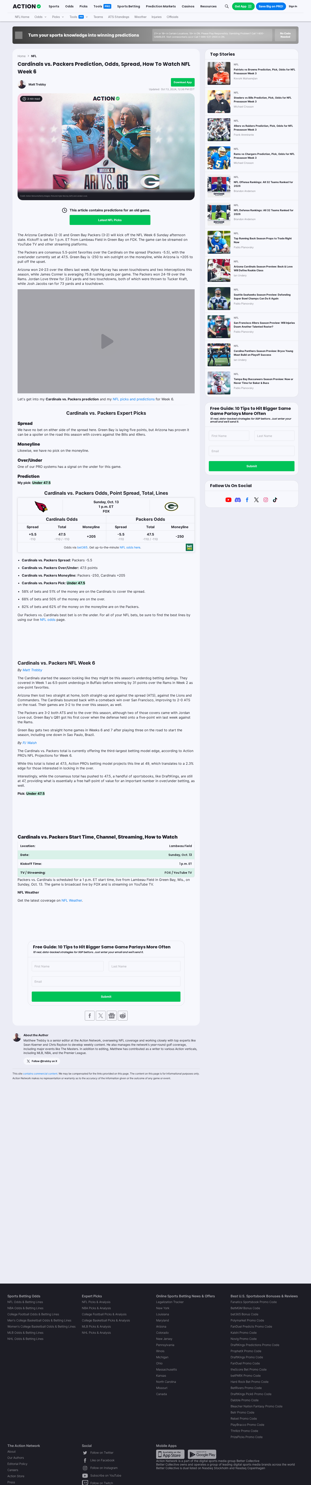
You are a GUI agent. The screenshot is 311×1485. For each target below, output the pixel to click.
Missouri (161, 1388)
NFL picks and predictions (134, 399)
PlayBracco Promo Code (247, 1424)
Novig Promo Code (244, 1338)
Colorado (162, 1332)
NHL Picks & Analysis (96, 1332)
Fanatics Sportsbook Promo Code (254, 1302)
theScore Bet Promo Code (249, 1369)
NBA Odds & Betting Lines (25, 1308)
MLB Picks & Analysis (96, 1326)
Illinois (160, 1351)
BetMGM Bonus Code (245, 1308)
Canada (161, 1394)
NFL (34, 56)
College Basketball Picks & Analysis (106, 1320)
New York (162, 1308)
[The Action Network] (26, 6)
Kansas (161, 1375)
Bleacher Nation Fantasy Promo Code (256, 1406)
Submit (106, 996)
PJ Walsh (30, 743)
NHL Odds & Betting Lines (25, 1338)
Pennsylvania (165, 1345)
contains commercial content (40, 1073)
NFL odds (47, 619)
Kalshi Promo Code (244, 1332)
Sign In (293, 6)
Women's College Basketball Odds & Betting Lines (41, 1326)
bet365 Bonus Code (244, 1314)
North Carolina (166, 1381)
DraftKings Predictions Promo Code (255, 1345)
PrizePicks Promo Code (247, 1437)
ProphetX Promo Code (246, 1351)
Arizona (161, 1326)
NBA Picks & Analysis (96, 1308)
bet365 (82, 547)
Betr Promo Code (242, 1412)
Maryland (162, 1320)
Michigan (162, 1357)
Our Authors (15, 1457)
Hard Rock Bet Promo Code (249, 1381)
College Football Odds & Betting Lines (33, 1314)
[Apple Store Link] (170, 1454)
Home (22, 56)
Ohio (159, 1363)
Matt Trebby (37, 84)
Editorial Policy (17, 1464)
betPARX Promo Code (246, 1375)
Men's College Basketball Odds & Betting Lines (39, 1320)
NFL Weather (72, 900)
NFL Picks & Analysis (96, 1302)
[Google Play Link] (202, 1454)
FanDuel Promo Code (245, 1363)
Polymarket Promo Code (247, 1320)
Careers (12, 1470)
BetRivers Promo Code (246, 1388)
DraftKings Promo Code (247, 1357)
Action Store (15, 1476)
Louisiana (162, 1314)
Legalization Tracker (170, 1302)
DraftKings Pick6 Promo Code (251, 1394)
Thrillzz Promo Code (244, 1431)
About (11, 1451)
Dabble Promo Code (245, 1400)
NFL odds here (130, 547)
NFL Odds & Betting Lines (25, 1302)
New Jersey (164, 1338)
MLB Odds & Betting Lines (25, 1332)
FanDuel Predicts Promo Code (251, 1326)
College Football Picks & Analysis (104, 1314)
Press (11, 1482)
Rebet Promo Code (244, 1418)
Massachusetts (166, 1369)
